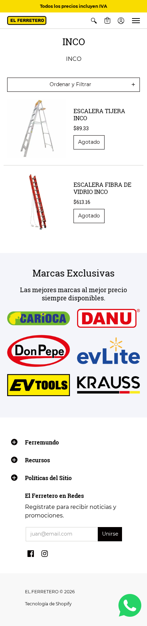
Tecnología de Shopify (48, 603)
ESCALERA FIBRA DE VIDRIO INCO (102, 188)
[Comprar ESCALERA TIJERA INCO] (36, 128)
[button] (94, 20)
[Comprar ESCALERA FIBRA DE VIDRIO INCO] (36, 202)
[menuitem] (94, 20)
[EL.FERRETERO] (26, 20)
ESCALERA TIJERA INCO (99, 114)
